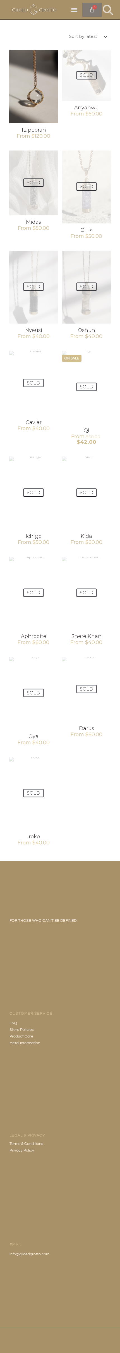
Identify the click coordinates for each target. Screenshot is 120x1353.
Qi (86, 430)
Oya (33, 736)
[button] (74, 10)
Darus (86, 728)
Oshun (86, 330)
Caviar (34, 422)
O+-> (86, 230)
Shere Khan (86, 636)
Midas (33, 222)
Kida (86, 536)
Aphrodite (33, 636)
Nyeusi (33, 330)
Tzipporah (33, 130)
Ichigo (34, 536)
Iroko (33, 837)
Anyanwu (86, 108)
